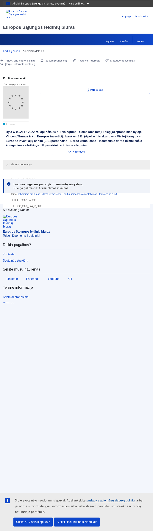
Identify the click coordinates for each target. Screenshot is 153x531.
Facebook (32, 278)
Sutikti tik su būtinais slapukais (77, 522)
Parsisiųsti (96, 89)
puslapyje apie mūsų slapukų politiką (110, 500)
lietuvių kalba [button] (142, 16)
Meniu (140, 41)
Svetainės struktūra (15, 260)
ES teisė (10, 124)
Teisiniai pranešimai (16, 297)
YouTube (54, 278)
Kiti (70, 278)
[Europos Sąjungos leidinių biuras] (28, 14)
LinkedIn (12, 278)
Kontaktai (9, 254)
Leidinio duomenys (21, 164)
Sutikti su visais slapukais (33, 522)
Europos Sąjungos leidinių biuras (39, 27)
